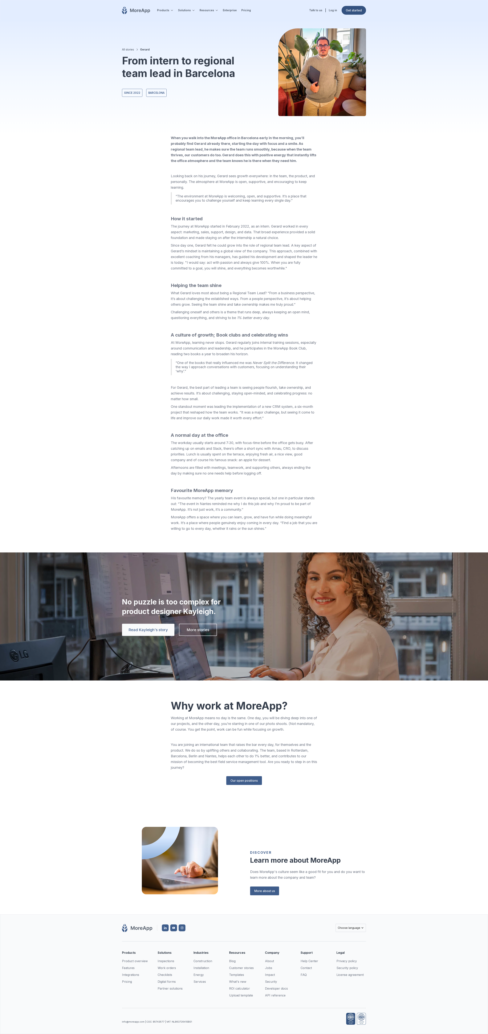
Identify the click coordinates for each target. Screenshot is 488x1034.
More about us (264, 891)
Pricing (246, 10)
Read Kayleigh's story (148, 630)
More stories (198, 630)
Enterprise (230, 10)
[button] (165, 10)
